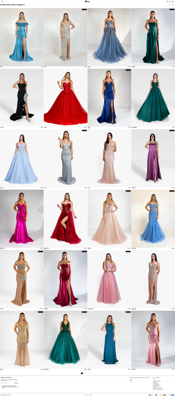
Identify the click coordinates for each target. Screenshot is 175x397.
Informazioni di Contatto (157, 381)
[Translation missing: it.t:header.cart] (172, 1)
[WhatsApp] (91, 395)
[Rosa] (88, 188)
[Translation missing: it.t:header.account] (170, 1)
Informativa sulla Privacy (157, 385)
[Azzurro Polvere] (88, 67)
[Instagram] (83, 395)
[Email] (87, 395)
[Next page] (93, 373)
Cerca (154, 379)
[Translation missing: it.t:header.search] (167, 1)
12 (90, 373)
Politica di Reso (155, 386)
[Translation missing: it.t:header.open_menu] (2, 1)
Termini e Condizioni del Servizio (158, 389)
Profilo (131, 381)
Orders (131, 379)
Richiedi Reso (155, 382)
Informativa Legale (156, 383)
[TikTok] (85, 395)
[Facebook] (89, 395)
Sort (169, 4)
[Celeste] (0, 188)
